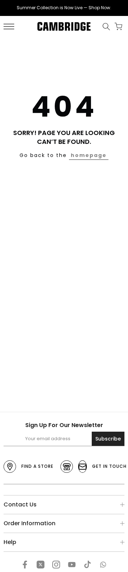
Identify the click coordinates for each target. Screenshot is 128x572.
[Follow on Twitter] (40, 564)
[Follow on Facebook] (24, 564)
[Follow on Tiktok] (87, 564)
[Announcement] (64, 7)
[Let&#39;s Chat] (103, 564)
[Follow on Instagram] (56, 564)
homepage (89, 155)
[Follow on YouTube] (71, 564)
